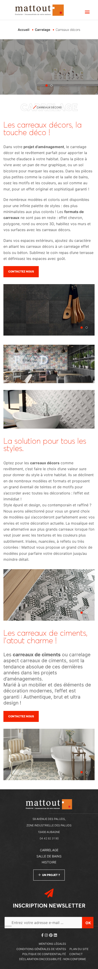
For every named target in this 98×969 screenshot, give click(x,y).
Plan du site (79, 949)
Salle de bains (49, 856)
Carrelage (49, 850)
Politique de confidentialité (44, 954)
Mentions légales (52, 943)
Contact (76, 954)
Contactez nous (21, 271)
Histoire (49, 862)
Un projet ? (51, 875)
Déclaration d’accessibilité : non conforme (52, 959)
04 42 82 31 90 (49, 838)
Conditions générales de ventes (41, 949)
